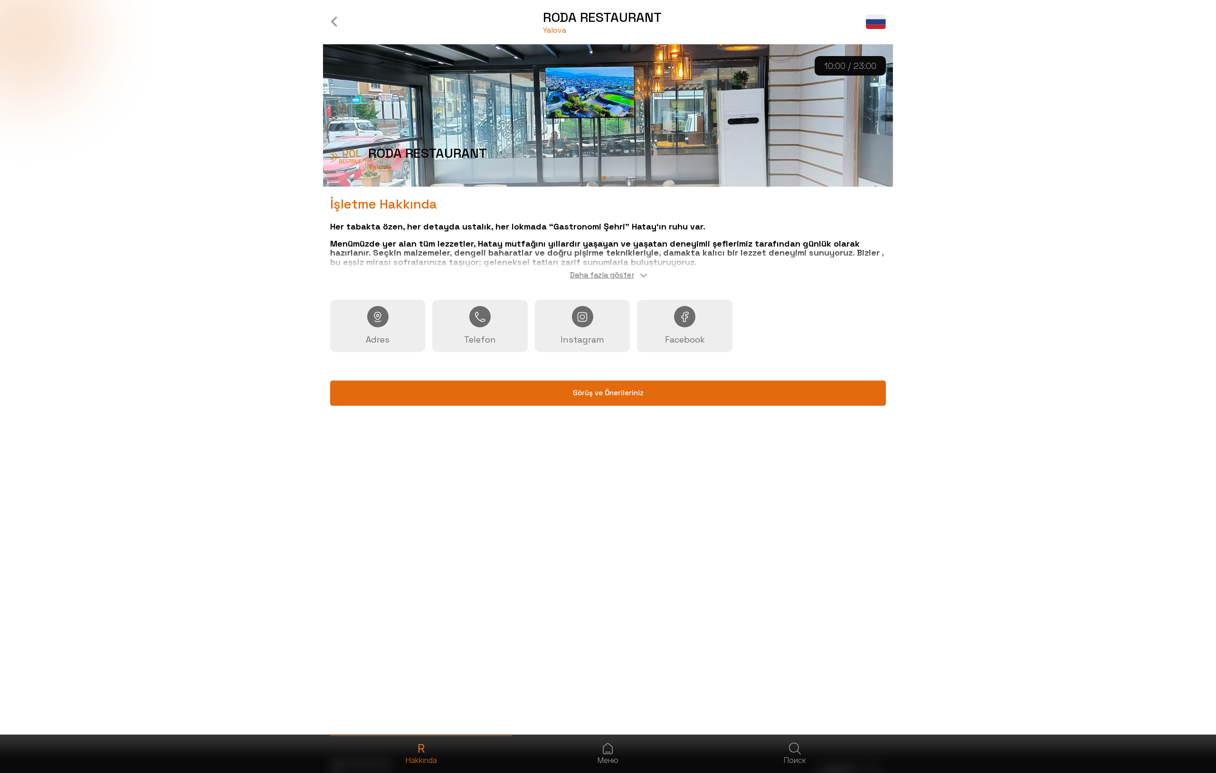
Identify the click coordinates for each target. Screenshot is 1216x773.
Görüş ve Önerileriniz (608, 392)
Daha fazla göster (602, 275)
